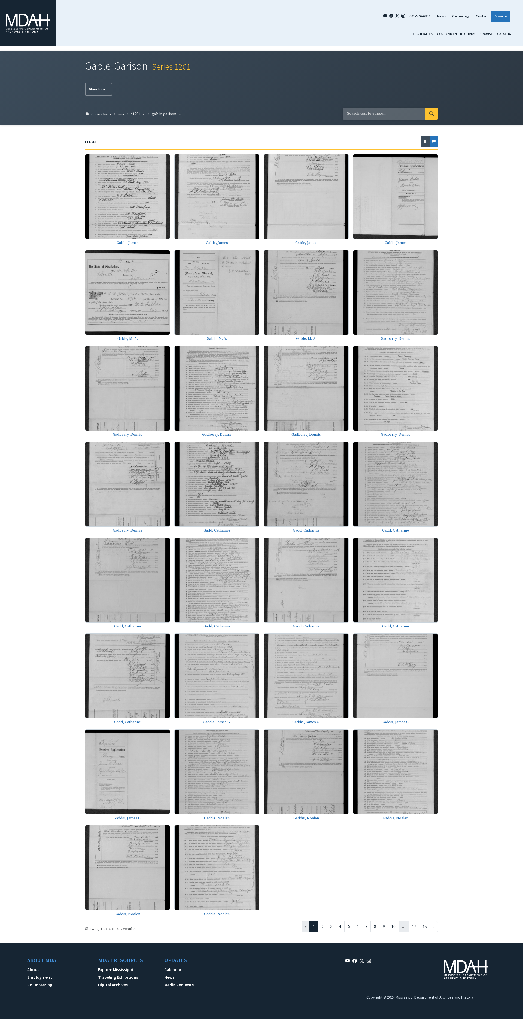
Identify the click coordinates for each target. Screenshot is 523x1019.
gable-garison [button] (164, 114)
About (33, 969)
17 (414, 926)
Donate (500, 16)
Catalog (504, 34)
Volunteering (39, 984)
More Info (97, 89)
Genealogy (460, 16)
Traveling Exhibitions (118, 977)
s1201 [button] (136, 114)
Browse (486, 34)
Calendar (172, 969)
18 (425, 926)
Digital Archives (113, 984)
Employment (39, 977)
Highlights (423, 34)
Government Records (456, 34)
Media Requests (179, 984)
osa (121, 114)
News (441, 16)
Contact (482, 16)
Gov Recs (103, 114)
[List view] (433, 141)
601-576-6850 (420, 16)
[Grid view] (425, 141)
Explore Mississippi (115, 969)
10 (393, 926)
